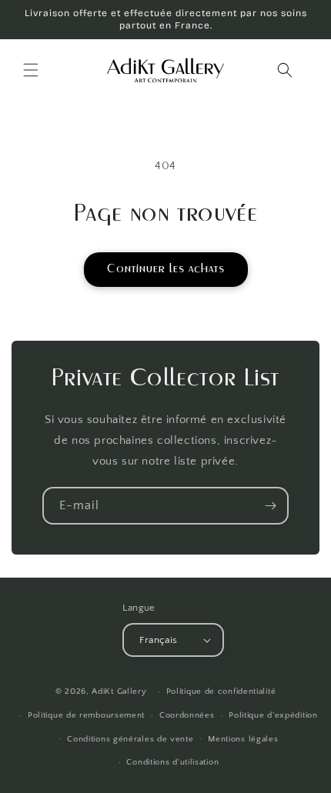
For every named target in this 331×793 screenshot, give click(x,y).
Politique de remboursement (86, 715)
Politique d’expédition (273, 715)
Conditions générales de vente (130, 739)
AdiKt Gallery (119, 691)
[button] (31, 70)
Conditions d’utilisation (172, 762)
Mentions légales (243, 739)
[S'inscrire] (270, 506)
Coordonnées (187, 715)
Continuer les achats (166, 269)
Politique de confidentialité (221, 691)
